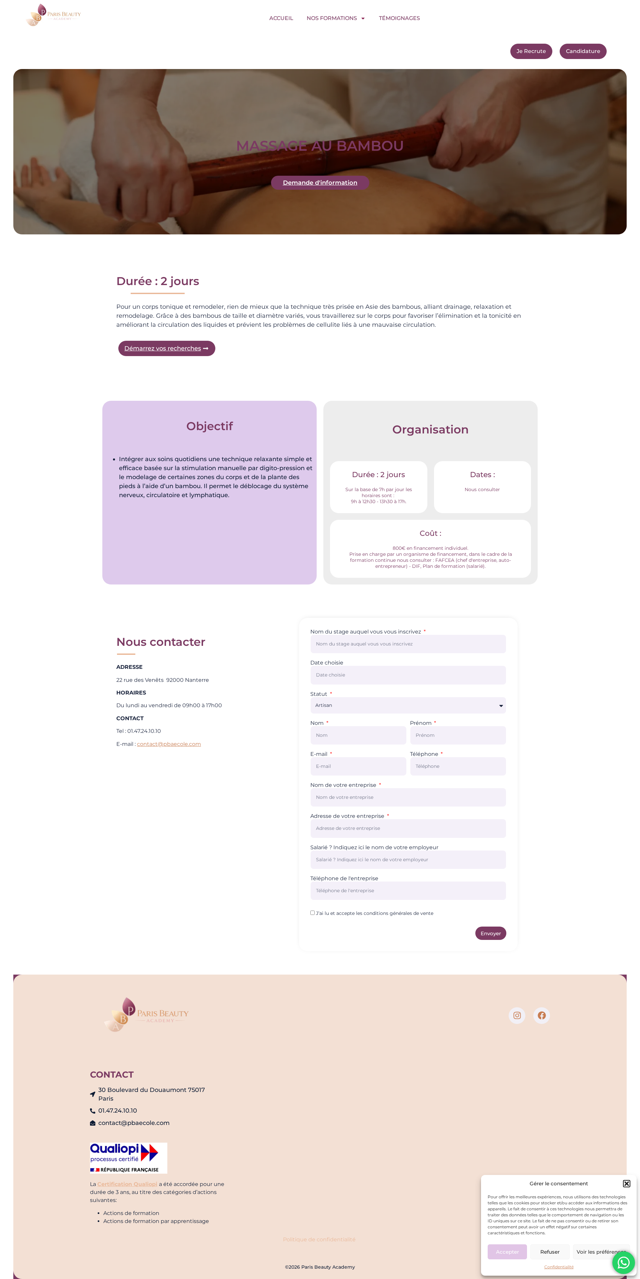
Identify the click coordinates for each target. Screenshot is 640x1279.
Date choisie (326, 663)
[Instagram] (517, 1015)
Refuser (550, 1252)
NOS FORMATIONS (332, 18)
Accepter (507, 1252)
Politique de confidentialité (320, 1239)
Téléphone (425, 754)
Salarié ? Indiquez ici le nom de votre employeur (374, 847)
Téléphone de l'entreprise (344, 878)
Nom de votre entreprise (344, 785)
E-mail (319, 754)
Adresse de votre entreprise (348, 816)
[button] (626, 1183)
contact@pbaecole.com (169, 744)
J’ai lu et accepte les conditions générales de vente (374, 913)
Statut (319, 694)
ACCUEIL (281, 18)
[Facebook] (541, 1015)
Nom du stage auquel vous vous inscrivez (366, 631)
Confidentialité (559, 1266)
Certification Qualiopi (127, 1184)
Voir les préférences (601, 1252)
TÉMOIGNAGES (399, 18)
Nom (317, 723)
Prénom (421, 723)
